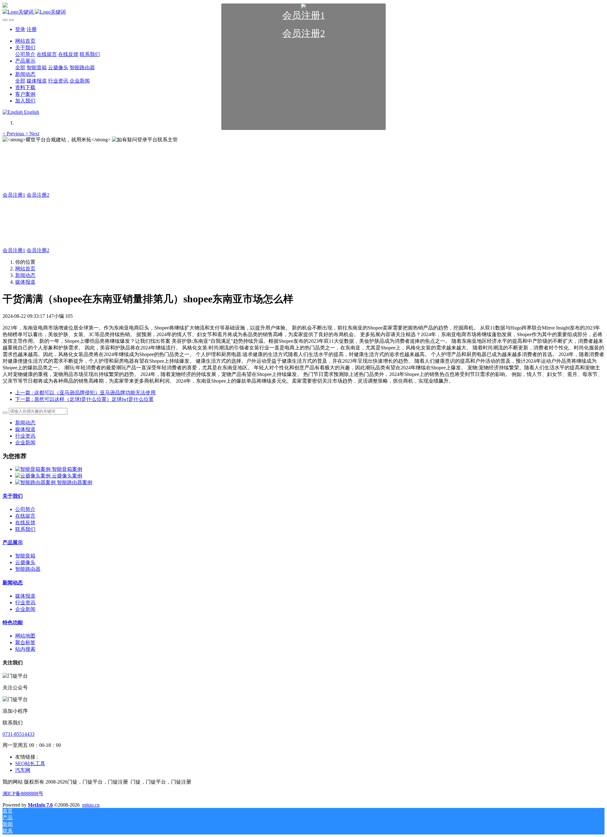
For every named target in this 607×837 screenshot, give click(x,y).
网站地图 (25, 635)
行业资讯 (25, 436)
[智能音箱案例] (33, 469)
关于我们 (13, 496)
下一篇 (84, 399)
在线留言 (25, 516)
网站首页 (25, 268)
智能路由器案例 (74, 482)
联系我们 (25, 529)
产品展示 (13, 542)
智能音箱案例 (67, 469)
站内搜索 (25, 649)
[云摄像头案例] (33, 475)
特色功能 (13, 622)
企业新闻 (25, 442)
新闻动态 (25, 275)
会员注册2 (38, 195)
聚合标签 (25, 642)
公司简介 (25, 509)
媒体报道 (25, 282)
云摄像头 (25, 562)
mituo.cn (91, 805)
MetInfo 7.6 (40, 805)
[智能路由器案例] (36, 482)
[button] (14, 133)
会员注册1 (14, 195)
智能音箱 (25, 555)
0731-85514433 (18, 734)
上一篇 (85, 392)
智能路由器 (27, 569)
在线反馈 (25, 522)
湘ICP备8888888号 (23, 793)
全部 (20, 67)
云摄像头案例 (67, 475)
